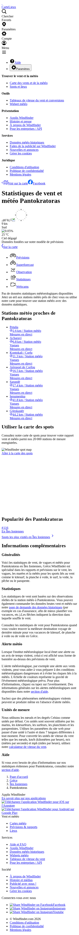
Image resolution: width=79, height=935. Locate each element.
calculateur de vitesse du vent (27, 747)
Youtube (58, 912)
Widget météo (18, 104)
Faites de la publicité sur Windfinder (33, 146)
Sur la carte (10, 247)
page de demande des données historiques (35, 607)
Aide (18, 62)
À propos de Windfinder (25, 125)
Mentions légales (20, 174)
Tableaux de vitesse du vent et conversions (37, 100)
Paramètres (23, 68)
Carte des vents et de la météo (29, 83)
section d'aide (39, 691)
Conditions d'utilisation (24, 167)
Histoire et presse (21, 121)
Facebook (39, 183)
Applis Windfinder (21, 117)
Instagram (59, 908)
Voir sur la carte (18, 183)
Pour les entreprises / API (26, 128)
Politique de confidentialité (27, 171)
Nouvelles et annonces (24, 149)
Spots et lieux (18, 86)
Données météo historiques (27, 142)
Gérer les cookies (21, 153)
